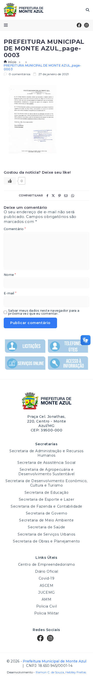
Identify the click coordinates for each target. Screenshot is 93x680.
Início (12, 62)
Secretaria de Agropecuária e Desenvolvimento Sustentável (46, 471)
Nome (10, 275)
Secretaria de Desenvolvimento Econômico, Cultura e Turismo (46, 483)
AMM (47, 599)
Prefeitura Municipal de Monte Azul (23, 10)
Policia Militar (46, 613)
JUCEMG (46, 592)
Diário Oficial (46, 571)
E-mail (10, 293)
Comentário (15, 229)
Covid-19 (46, 578)
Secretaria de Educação (46, 492)
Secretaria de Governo (46, 513)
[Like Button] (10, 181)
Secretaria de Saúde (46, 527)
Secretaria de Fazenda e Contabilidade (46, 506)
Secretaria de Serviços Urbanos (46, 534)
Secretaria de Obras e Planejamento (46, 541)
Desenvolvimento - (35, 672)
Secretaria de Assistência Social (46, 462)
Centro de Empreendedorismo (46, 564)
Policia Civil (46, 606)
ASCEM (47, 585)
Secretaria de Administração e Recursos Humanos (46, 453)
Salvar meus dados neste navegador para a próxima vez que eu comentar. (43, 312)
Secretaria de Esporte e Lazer (46, 499)
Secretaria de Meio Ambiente (46, 520)
